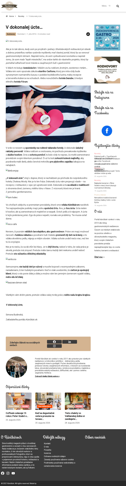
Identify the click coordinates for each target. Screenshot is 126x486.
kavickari (21, 34)
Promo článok (14, 406)
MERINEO (40, 483)
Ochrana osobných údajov (55, 456)
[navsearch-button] (117, 5)
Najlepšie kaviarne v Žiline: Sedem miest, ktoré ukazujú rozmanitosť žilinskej (105, 185)
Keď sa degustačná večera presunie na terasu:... (44, 416)
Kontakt (47, 443)
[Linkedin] (69, 342)
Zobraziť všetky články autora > (47, 376)
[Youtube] (13, 473)
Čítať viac (98, 257)
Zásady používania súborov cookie (59, 459)
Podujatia (41, 402)
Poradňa (47, 450)
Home (11, 16)
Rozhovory (11, 34)
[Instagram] (54, 346)
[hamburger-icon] (109, 6)
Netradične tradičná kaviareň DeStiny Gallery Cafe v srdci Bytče (105, 200)
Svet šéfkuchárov (44, 406)
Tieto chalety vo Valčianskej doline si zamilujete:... (75, 416)
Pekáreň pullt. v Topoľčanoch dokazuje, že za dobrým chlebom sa (107, 158)
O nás (46, 447)
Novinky (21, 16)
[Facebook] (54, 342)
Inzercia (47, 453)
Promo (70, 406)
